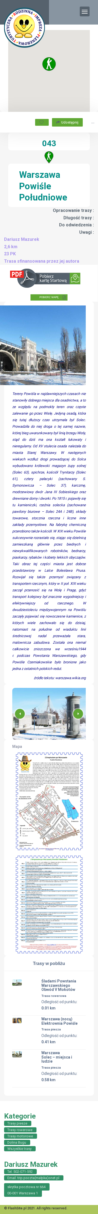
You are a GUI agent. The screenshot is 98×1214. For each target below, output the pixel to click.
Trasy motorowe (20, 1136)
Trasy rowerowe (19, 1130)
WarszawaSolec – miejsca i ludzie (56, 1057)
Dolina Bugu (16, 1142)
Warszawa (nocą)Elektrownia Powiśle (59, 1021)
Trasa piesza (51, 1029)
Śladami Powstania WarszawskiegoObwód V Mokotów (58, 985)
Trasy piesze (17, 1123)
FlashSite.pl (17, 1208)
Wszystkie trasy (19, 1149)
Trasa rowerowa (53, 996)
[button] (78, 714)
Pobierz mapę (49, 297)
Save (42, 122)
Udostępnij (69, 122)
